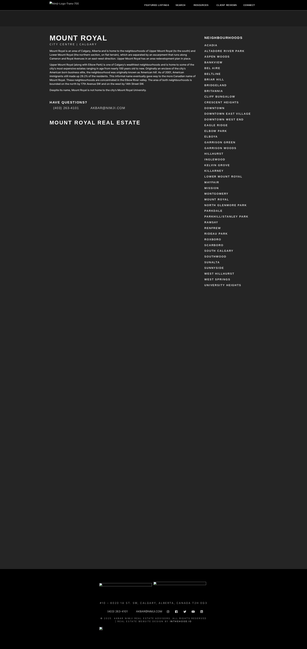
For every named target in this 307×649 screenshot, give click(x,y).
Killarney (214, 170)
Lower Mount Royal (223, 176)
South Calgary (218, 250)
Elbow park (215, 131)
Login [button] (80, 143)
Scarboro (214, 245)
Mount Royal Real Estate (95, 123)
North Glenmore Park (225, 205)
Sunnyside (214, 267)
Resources (201, 5)
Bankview (213, 62)
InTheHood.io (181, 621)
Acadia (210, 45)
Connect (249, 5)
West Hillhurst (219, 273)
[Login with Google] (58, 144)
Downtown (214, 108)
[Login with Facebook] (52, 144)
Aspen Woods (217, 56)
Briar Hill (214, 79)
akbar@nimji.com (123, 243)
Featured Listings (156, 5)
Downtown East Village (227, 113)
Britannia (213, 91)
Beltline (212, 73)
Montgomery (216, 193)
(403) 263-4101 (123, 240)
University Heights (222, 285)
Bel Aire (212, 68)
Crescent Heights (221, 102)
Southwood (215, 256)
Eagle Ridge (216, 125)
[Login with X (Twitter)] (65, 144)
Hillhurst (214, 153)
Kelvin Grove (217, 165)
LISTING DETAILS (59, 223)
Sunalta (212, 262)
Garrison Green (220, 142)
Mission (211, 188)
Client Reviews (226, 5)
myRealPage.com (128, 562)
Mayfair (211, 182)
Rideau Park (216, 233)
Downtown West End (224, 119)
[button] (181, 5)
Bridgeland (215, 85)
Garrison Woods (220, 148)
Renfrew (212, 228)
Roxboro (212, 239)
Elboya (211, 136)
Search (180, 5)
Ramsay (211, 222)
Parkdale (213, 210)
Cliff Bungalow (219, 96)
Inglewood (214, 159)
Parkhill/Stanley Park (226, 216)
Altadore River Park (224, 51)
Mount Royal (216, 199)
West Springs (217, 279)
